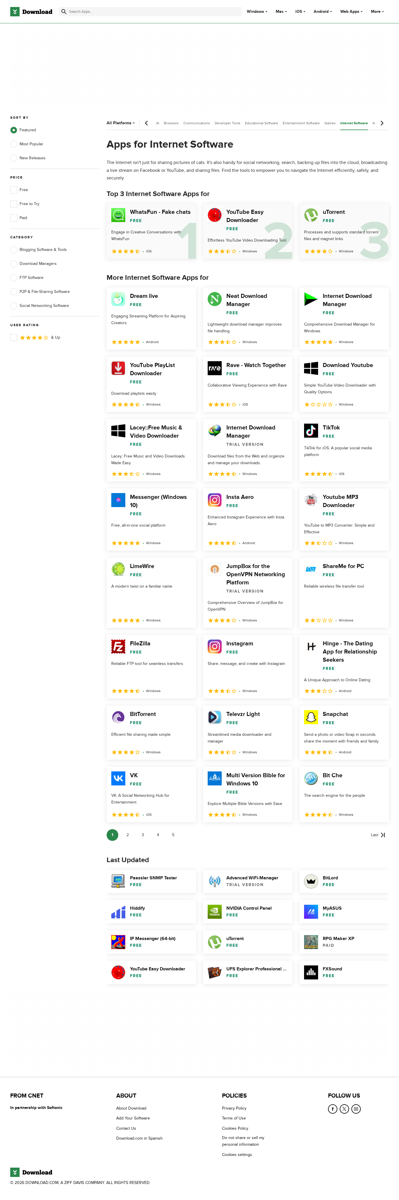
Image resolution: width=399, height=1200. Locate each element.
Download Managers (38, 263)
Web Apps (349, 12)
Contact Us (126, 1128)
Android (321, 12)
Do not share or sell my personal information (243, 1141)
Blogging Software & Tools (43, 249)
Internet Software (354, 123)
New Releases (33, 158)
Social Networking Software (44, 305)
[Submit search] (64, 11)
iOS (298, 12)
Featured (28, 129)
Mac (280, 12)
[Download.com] (31, 11)
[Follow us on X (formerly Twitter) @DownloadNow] (344, 1109)
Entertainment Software (301, 123)
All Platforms (119, 122)
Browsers (171, 123)
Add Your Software (133, 1118)
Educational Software (261, 123)
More (376, 11)
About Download (131, 1108)
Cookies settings (237, 1154)
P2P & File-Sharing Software (45, 291)
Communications (196, 123)
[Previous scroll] (147, 123)
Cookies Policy (235, 1128)
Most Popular (31, 144)
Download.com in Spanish (139, 1138)
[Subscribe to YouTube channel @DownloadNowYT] (356, 1109)
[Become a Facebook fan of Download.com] (332, 1109)
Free (24, 189)
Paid (23, 217)
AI (157, 123)
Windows (255, 12)
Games (330, 123)
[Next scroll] (382, 123)
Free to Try (29, 203)
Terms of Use (234, 1118)
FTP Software (32, 277)
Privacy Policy (234, 1108)
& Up (55, 337)
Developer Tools (227, 123)
